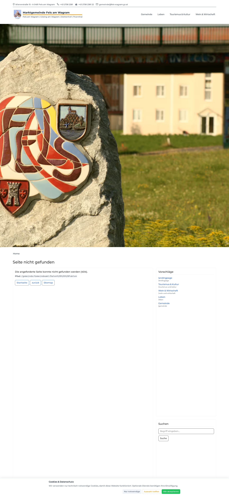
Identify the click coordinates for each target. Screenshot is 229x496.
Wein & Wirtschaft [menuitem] (206, 14)
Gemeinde (164, 303)
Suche (163, 438)
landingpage (165, 278)
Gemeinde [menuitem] (147, 14)
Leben (161, 297)
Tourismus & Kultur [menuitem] (180, 14)
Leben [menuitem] (162, 14)
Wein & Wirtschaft (168, 290)
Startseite (22, 282)
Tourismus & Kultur (168, 284)
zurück (35, 282)
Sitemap (48, 282)
